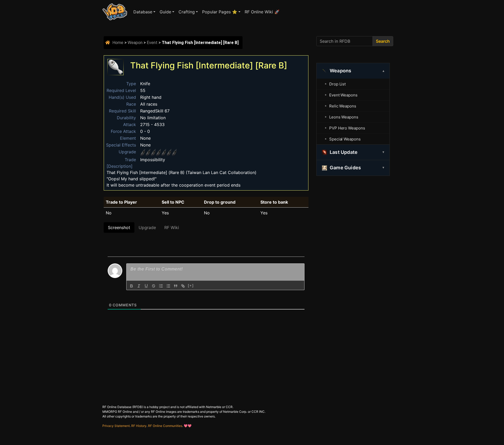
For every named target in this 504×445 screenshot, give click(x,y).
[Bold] (131, 286)
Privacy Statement (116, 426)
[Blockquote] (175, 286)
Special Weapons (345, 139)
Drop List (337, 84)
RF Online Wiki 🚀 (262, 11)
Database (142, 11)
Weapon (135, 42)
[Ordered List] (161, 286)
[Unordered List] (168, 286)
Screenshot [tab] (119, 227)
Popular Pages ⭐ (219, 11)
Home (117, 42)
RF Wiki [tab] (171, 227)
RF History (138, 426)
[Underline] (146, 286)
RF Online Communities (165, 426)
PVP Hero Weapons (347, 128)
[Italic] (139, 286)
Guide (165, 11)
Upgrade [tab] (147, 227)
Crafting (186, 11)
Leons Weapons (343, 117)
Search (383, 41)
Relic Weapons (342, 106)
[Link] (183, 286)
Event (152, 42)
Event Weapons (343, 95)
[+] (191, 285)
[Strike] (153, 286)
